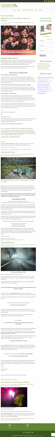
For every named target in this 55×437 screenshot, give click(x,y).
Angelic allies (5, 149)
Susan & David (15, 22)
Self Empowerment (11, 155)
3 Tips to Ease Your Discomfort (43, 69)
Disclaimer (27, 427)
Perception (31, 244)
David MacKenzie (20, 418)
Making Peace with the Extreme (43, 66)
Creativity (45, 79)
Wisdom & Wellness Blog (27, 10)
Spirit (13, 385)
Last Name (46, 50)
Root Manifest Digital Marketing (37, 435)
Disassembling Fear (7, 242)
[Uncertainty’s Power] (18, 168)
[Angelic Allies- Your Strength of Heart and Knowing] (18, 40)
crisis (10, 149)
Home (14, 10)
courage (43, 79)
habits (42, 83)
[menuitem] (14, 10)
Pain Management (40, 88)
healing (12, 149)
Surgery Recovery (40, 90)
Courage (22, 154)
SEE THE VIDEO (46, 36)
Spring (6, 420)
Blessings (21, 22)
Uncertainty (24, 149)
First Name (46, 45)
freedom (39, 82)
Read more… (15, 416)
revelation (8, 239)
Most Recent (31, 154)
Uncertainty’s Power (8, 152)
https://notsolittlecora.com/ (11, 147)
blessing (14, 418)
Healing (26, 154)
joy (47, 82)
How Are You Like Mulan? (42, 67)
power (4, 239)
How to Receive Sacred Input (43, 63)
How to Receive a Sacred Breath (43, 65)
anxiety (4, 379)
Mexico (49, 86)
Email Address (46, 40)
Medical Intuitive (18, 149)
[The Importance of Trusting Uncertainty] (14, 397)
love (49, 83)
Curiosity (20, 384)
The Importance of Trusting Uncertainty (15, 382)
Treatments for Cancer (49, 90)
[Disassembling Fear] (18, 259)
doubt (48, 81)
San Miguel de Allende (47, 88)
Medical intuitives (42, 87)
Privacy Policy (9, 427)
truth (40, 91)
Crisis (24, 22)
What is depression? (45, 91)
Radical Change (7, 24)
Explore (19, 10)
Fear (11, 379)
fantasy (8, 379)
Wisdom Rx (29, 149)
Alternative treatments (7, 418)
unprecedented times (20, 239)
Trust (9, 420)
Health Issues (29, 22)
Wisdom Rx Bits (10, 246)
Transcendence (18, 155)
